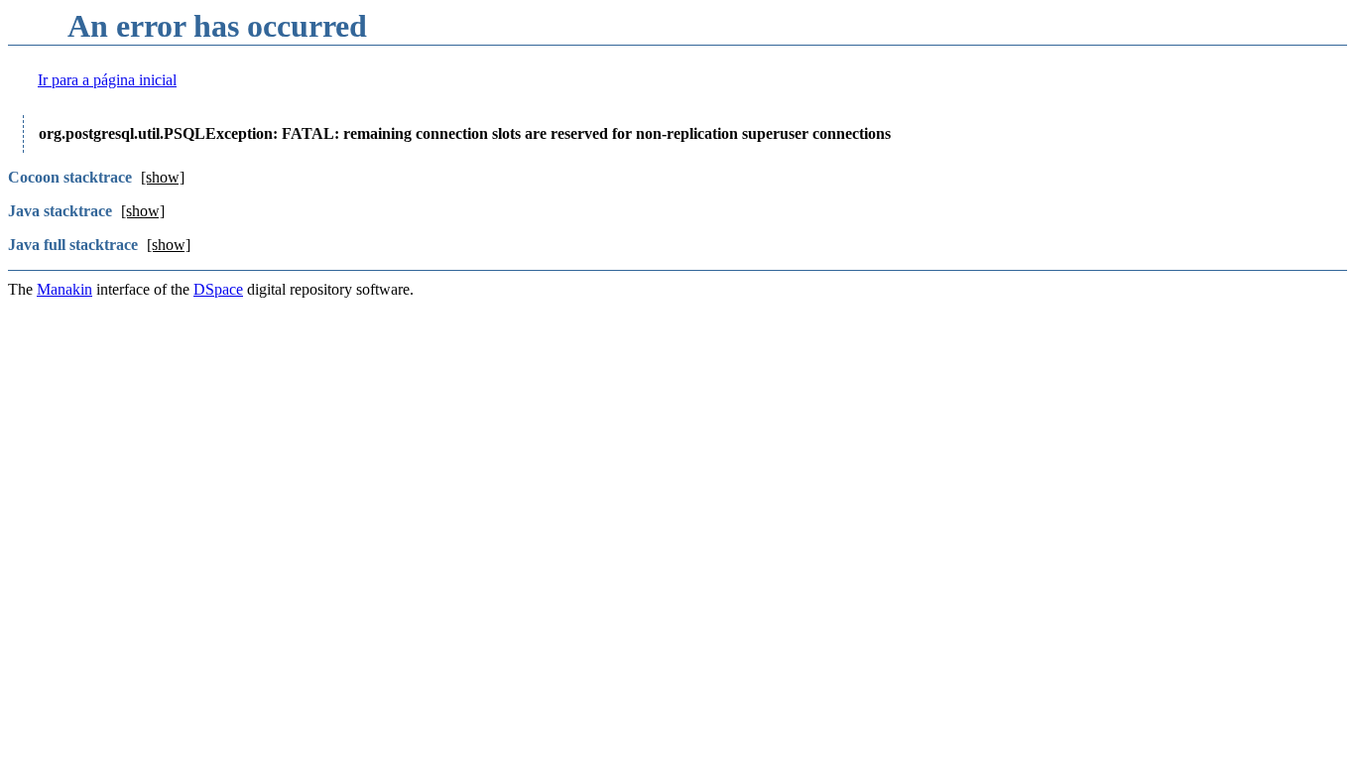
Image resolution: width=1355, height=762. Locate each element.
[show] (163, 177)
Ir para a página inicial (107, 79)
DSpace (218, 289)
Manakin (64, 289)
